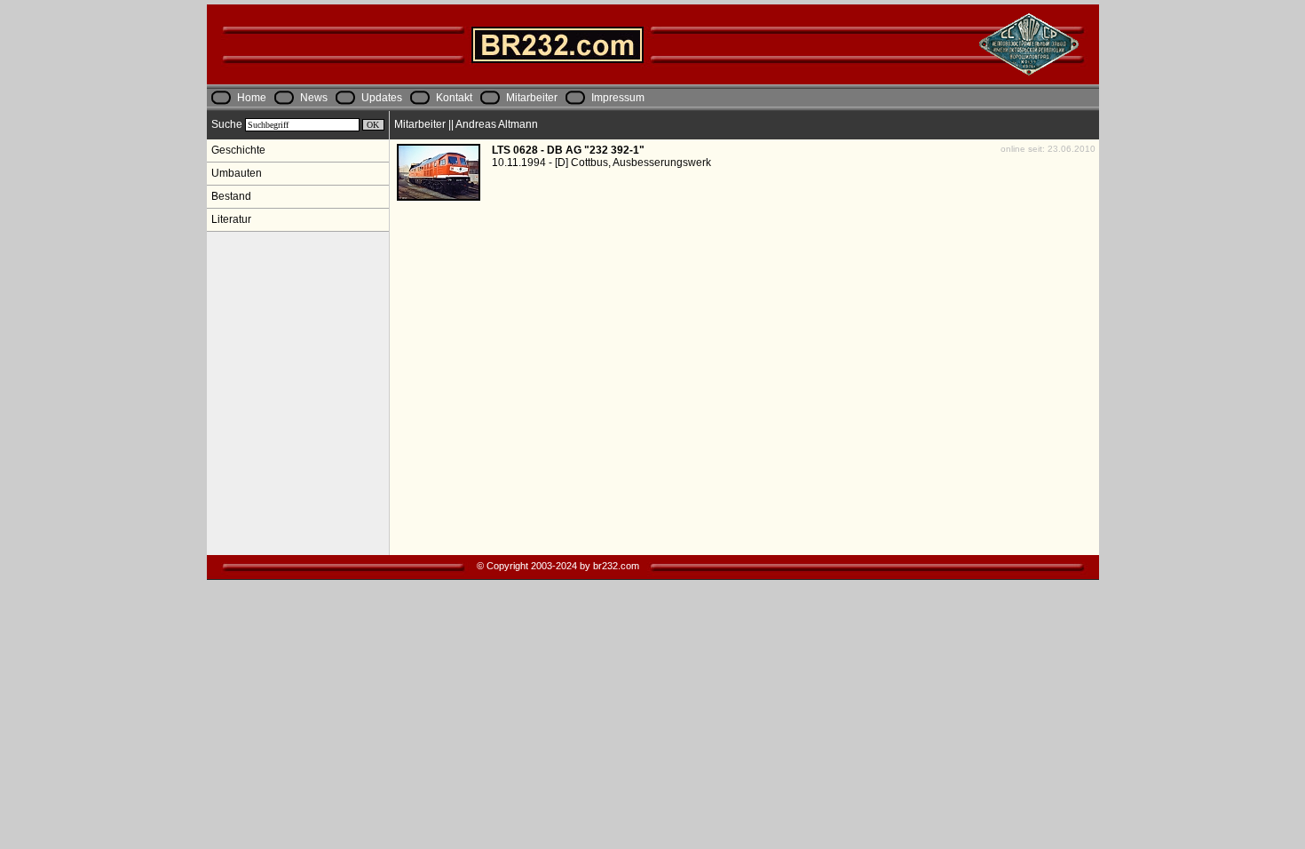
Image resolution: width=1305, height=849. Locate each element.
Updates (381, 97)
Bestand (231, 196)
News (314, 97)
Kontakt (454, 97)
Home (251, 97)
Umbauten (236, 173)
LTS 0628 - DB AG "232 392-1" (568, 150)
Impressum (618, 97)
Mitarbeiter (532, 97)
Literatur (231, 219)
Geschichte (238, 150)
